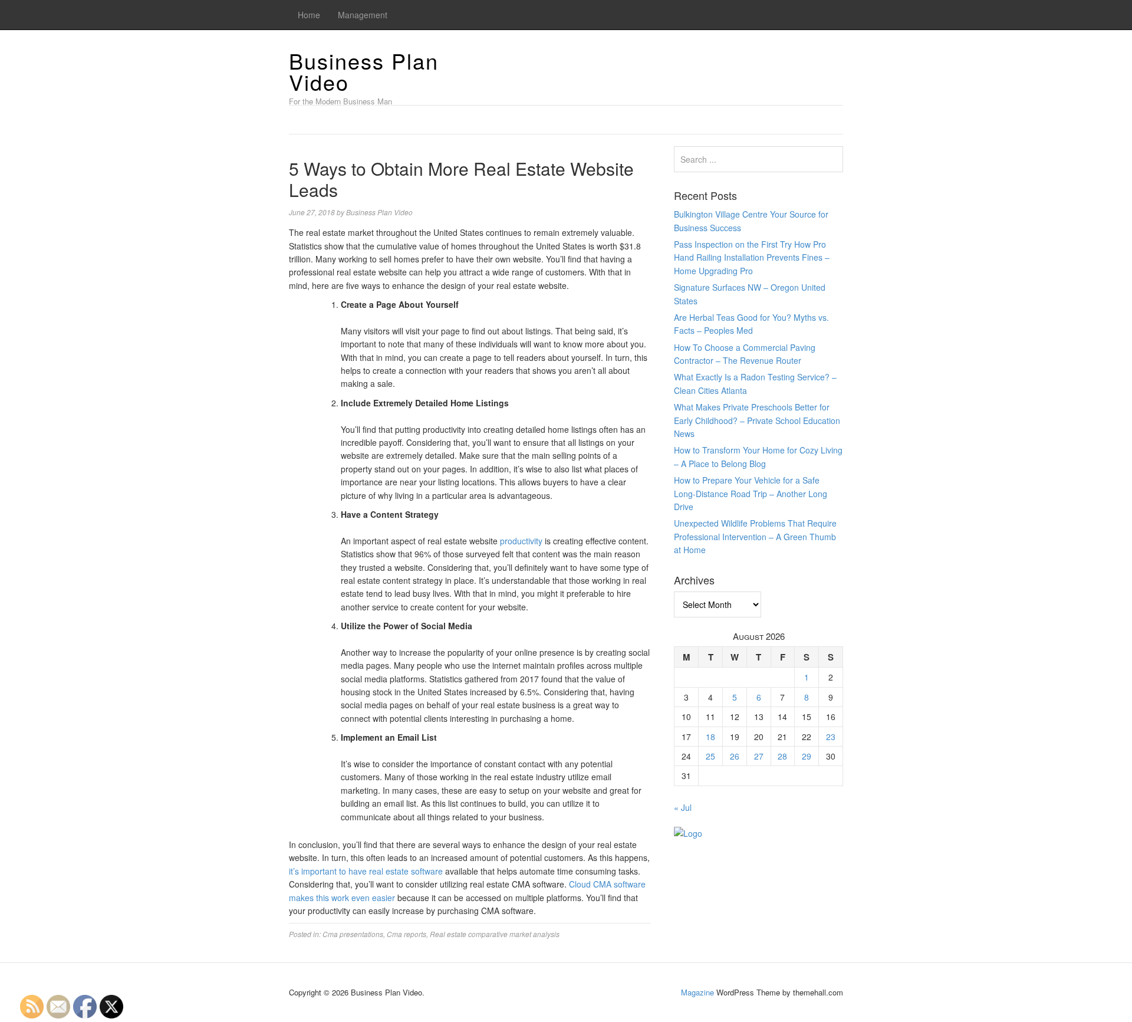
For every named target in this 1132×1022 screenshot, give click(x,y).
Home (309, 15)
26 (734, 756)
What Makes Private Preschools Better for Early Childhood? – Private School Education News (757, 420)
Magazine (697, 992)
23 (830, 736)
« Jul (683, 807)
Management (362, 15)
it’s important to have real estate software (366, 871)
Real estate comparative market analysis (495, 934)
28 (782, 756)
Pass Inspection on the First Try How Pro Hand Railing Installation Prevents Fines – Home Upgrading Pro (752, 257)
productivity (521, 541)
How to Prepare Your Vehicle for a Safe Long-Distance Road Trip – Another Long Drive (750, 493)
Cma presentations (353, 934)
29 (806, 756)
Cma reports (406, 934)
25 (710, 756)
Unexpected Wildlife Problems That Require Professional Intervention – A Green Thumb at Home (755, 536)
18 (710, 736)
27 (759, 756)
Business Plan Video (364, 71)
